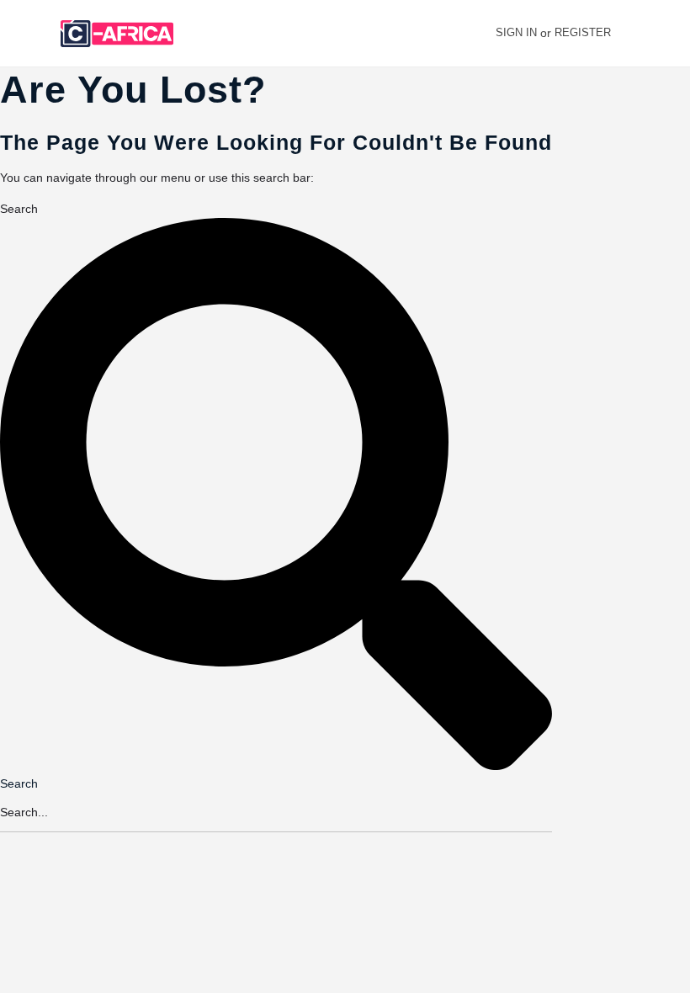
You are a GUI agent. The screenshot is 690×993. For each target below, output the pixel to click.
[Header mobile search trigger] (667, 33)
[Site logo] (119, 33)
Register (583, 32)
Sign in (516, 32)
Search (19, 208)
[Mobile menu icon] (26, 34)
